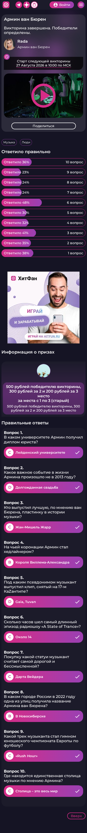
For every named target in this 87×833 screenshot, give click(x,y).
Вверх (76, 816)
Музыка (9, 142)
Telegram (18, 4)
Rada (22, 41)
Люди (26, 142)
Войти (64, 5)
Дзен (26, 4)
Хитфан (6, 4)
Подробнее (43, 63)
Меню (81, 4)
